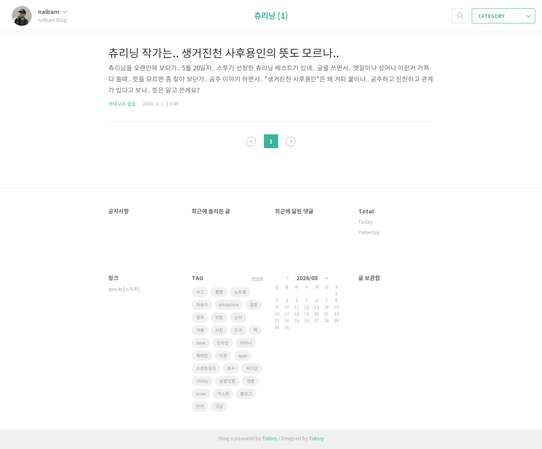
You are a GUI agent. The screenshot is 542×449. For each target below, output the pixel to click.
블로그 (246, 394)
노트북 (240, 292)
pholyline (228, 305)
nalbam (49, 12)
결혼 (254, 305)
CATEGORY (491, 16)
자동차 (202, 305)
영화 (200, 317)
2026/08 (306, 278)
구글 (219, 406)
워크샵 (252, 368)
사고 (200, 292)
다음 (223, 355)
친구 (238, 330)
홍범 (219, 292)
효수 (231, 368)
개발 (250, 381)
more (257, 278)
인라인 (223, 343)
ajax (242, 355)
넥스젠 (223, 394)
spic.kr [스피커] (124, 289)
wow (201, 394)
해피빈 (202, 355)
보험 (219, 317)
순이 (238, 317)
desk (201, 343)
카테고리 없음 (122, 104)
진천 (200, 406)
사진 (219, 330)
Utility (202, 381)
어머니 (246, 343)
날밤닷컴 (227, 381)
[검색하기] (460, 16)
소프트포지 (206, 368)
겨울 (200, 330)
